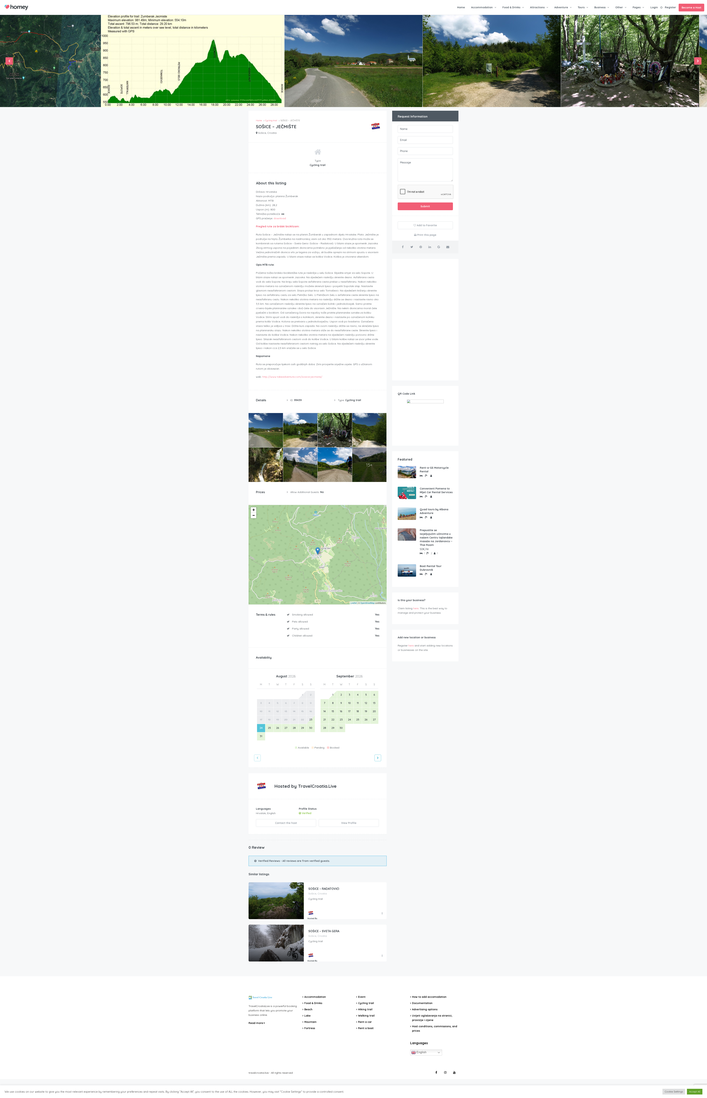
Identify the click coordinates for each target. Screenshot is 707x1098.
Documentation (422, 1003)
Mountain (310, 1022)
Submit (425, 206)
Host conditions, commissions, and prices (434, 1028)
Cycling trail (366, 1003)
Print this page (426, 235)
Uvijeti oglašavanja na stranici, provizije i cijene (432, 1018)
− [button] (253, 515)
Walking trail (366, 1015)
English (421, 1052)
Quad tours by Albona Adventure (434, 511)
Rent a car (365, 1022)
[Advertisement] (425, 319)
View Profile (348, 823)
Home (461, 7)
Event (361, 997)
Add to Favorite (426, 225)
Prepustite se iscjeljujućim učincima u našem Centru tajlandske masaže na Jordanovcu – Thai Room (436, 538)
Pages (637, 7)
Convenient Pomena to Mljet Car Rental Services (436, 490)
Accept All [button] (694, 1091)
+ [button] (253, 510)
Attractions (537, 7)
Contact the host (286, 823)
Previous (9, 61)
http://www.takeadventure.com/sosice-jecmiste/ (292, 376)
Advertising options (424, 1009)
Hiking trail (365, 1009)
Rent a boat (366, 1028)
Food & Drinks (511, 7)
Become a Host (691, 7)
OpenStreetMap (367, 602)
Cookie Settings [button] (674, 1091)
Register (670, 7)
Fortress (309, 1028)
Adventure (561, 7)
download (280, 218)
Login (654, 7)
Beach (308, 1009)
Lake (307, 1015)
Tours (581, 7)
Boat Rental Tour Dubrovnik (431, 567)
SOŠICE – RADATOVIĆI (323, 889)
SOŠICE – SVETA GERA (323, 931)
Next (697, 61)
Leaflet (354, 602)
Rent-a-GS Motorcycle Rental (434, 469)
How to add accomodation (429, 997)
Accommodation (482, 7)
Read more (256, 1023)
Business (600, 7)
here (415, 608)
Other (619, 7)
